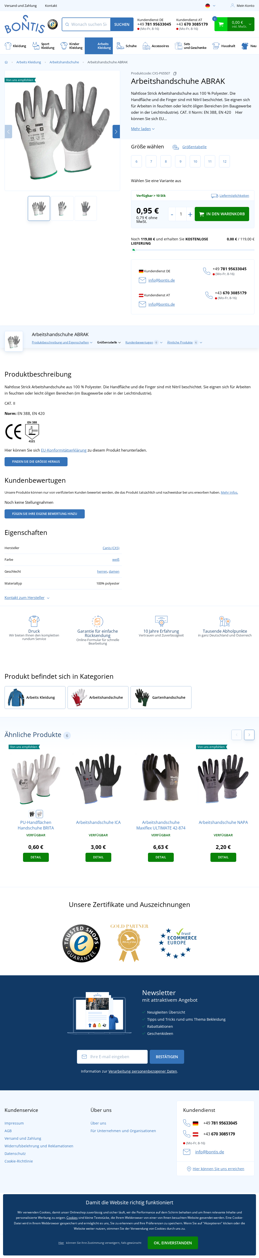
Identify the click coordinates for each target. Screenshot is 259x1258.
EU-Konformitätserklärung (64, 450)
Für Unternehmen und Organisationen (123, 1130)
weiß (115, 559)
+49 (154, 24)
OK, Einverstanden (173, 1242)
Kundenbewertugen (141, 342)
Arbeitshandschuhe (64, 62)
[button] (116, 131)
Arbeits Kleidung (28, 62)
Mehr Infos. (229, 492)
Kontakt (51, 5)
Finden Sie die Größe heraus (36, 461)
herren (102, 571)
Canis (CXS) (111, 548)
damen (114, 571)
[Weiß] (39, 814)
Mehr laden (141, 128)
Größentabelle (194, 146)
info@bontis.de (161, 280)
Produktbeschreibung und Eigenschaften (60, 342)
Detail (36, 857)
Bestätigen (167, 1056)
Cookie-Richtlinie (19, 1161)
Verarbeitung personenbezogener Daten (143, 1071)
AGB (8, 1130)
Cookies (72, 1217)
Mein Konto (245, 5)
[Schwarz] (32, 814)
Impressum (14, 1123)
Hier (61, 1243)
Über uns (98, 1123)
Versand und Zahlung (21, 5)
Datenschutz (15, 1153)
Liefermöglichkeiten (234, 195)
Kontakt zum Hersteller (25, 597)
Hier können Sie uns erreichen (218, 1168)
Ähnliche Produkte (182, 342)
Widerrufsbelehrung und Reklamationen (39, 1146)
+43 (192, 24)
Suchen (122, 24)
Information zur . (129, 1071)
